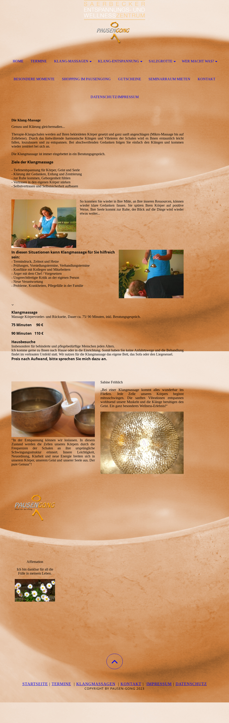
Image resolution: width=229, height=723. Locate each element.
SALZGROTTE (160, 61)
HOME (18, 61)
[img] (114, 22)
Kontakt (131, 684)
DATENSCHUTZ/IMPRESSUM (115, 97)
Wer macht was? (198, 61)
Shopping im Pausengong (86, 79)
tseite (40, 684)
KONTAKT (206, 79)
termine (61, 684)
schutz (198, 684)
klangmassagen (95, 684)
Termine (39, 61)
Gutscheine (129, 79)
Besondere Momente (34, 79)
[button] (114, 661)
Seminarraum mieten (169, 79)
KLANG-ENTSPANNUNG (118, 61)
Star (27, 684)
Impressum (159, 684)
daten (183, 684)
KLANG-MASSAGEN (71, 61)
